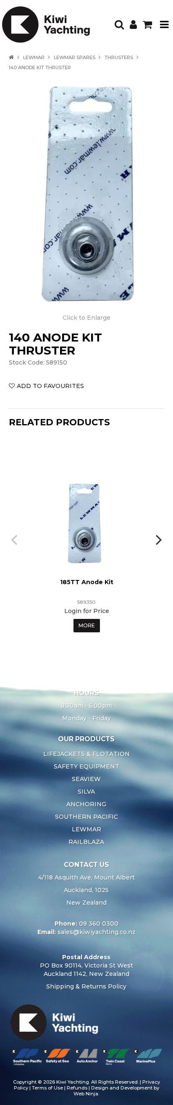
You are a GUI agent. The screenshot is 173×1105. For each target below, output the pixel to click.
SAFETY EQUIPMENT (86, 766)
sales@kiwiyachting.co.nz (97, 932)
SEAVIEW (86, 779)
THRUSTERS (119, 57)
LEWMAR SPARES (74, 57)
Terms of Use (47, 1088)
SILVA (86, 791)
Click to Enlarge (86, 317)
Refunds (77, 1088)
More (87, 625)
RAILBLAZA (86, 842)
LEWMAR (34, 57)
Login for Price (86, 611)
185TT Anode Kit (86, 582)
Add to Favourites (50, 386)
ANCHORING (86, 804)
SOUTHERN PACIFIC (86, 816)
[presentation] (15, 539)
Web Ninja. (86, 1094)
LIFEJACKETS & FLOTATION (86, 754)
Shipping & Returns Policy (86, 986)
